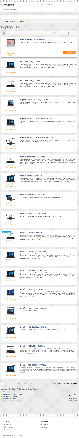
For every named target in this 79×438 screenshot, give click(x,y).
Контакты (44, 427)
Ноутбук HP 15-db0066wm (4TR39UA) (33, 327)
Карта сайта (44, 421)
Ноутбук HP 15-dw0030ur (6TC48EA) (33, 289)
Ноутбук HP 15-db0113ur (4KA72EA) (33, 365)
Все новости (44, 424)
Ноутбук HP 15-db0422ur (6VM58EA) (33, 270)
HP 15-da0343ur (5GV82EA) (30, 81)
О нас (5, 419)
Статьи (43, 419)
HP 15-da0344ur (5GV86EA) (30, 62)
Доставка (6, 421)
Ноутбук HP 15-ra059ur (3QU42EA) (32, 232)
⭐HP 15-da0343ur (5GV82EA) (9, 398)
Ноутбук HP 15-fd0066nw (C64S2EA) (33, 39)
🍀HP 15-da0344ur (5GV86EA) (9, 396)
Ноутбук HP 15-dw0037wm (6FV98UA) (33, 308)
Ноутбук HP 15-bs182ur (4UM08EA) (32, 156)
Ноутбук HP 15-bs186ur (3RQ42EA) (32, 346)
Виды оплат (7, 424)
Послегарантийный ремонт (11, 429)
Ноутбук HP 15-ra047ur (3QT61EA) (32, 175)
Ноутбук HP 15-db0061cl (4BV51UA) (33, 194)
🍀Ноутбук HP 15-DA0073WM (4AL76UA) (12, 400)
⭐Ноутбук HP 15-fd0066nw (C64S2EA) (11, 394)
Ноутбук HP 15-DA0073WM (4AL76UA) (34, 100)
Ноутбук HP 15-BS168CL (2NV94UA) (33, 213)
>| (35, 384)
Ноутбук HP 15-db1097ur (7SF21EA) (33, 251)
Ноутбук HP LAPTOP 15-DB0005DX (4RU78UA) (36, 118)
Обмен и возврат (9, 427)
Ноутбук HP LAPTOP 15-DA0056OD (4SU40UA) (36, 137)
